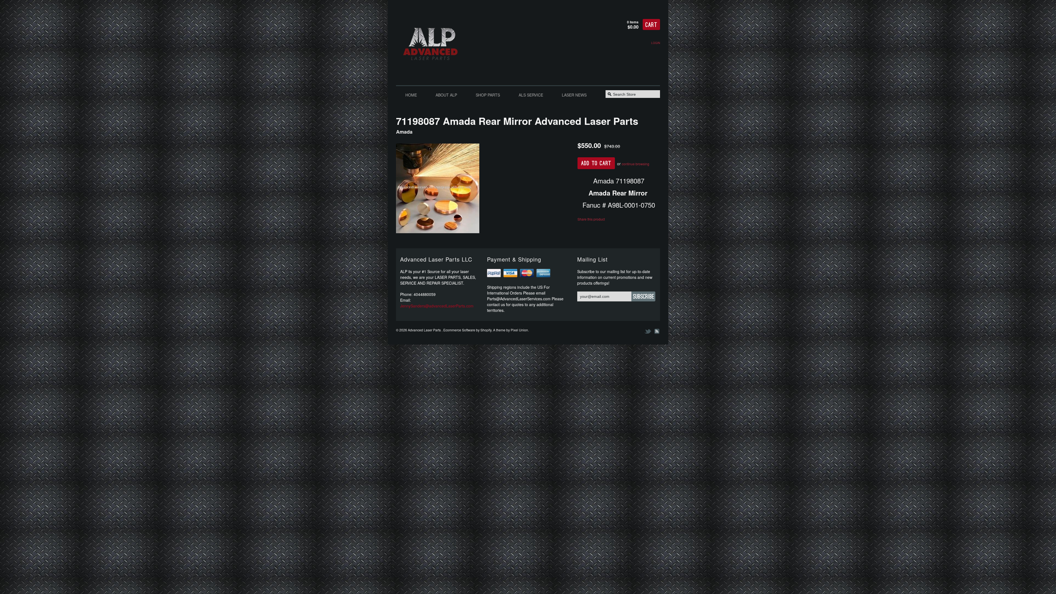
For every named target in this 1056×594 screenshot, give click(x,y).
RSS (656, 331)
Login (655, 43)
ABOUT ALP (446, 95)
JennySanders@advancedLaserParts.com (437, 306)
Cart (651, 25)
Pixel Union (519, 330)
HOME (411, 95)
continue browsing (635, 163)
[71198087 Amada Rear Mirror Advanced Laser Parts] (482, 189)
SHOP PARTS (488, 95)
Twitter (648, 331)
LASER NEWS (574, 95)
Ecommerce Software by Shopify (467, 330)
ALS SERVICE (531, 95)
